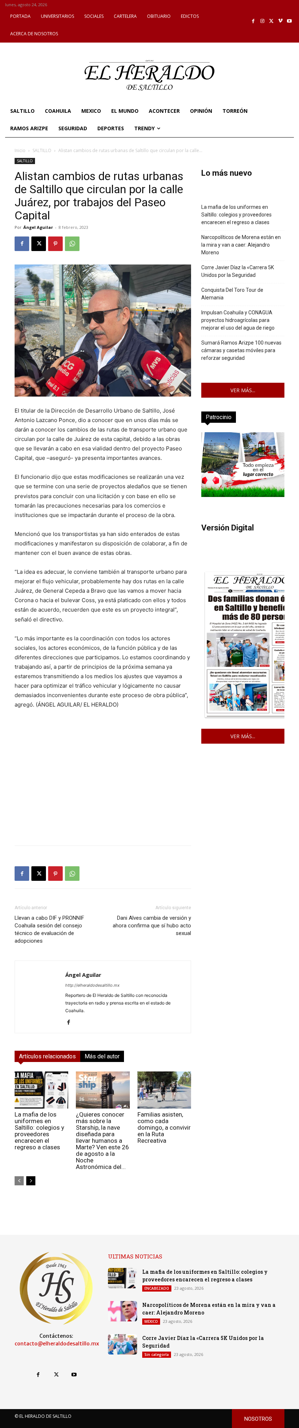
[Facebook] (253, 21)
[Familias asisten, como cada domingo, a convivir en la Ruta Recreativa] (164, 1089)
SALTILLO (41, 150)
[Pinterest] (55, 243)
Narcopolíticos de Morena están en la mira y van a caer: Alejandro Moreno (241, 244)
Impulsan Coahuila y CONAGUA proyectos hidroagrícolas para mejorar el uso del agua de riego (238, 320)
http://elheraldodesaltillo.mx (92, 985)
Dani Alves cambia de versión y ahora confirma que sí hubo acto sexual (152, 925)
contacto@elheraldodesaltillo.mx (57, 1343)
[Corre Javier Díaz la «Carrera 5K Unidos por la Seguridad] (122, 1344)
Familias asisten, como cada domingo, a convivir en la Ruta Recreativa (164, 1127)
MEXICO (151, 1321)
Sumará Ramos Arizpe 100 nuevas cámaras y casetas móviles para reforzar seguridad (241, 350)
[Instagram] (262, 21)
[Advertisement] (103, 789)
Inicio (20, 150)
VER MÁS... (242, 390)
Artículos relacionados (47, 1056)
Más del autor (102, 1056)
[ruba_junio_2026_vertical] (242, 495)
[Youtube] (289, 21)
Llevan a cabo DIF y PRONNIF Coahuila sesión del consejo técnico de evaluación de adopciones (49, 929)
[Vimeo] (280, 21)
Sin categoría (156, 1354)
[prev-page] (19, 1180)
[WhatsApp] (72, 243)
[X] (271, 21)
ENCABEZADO (156, 1288)
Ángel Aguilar (38, 227)
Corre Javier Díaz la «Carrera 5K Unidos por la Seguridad (237, 271)
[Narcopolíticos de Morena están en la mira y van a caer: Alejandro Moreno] (122, 1311)
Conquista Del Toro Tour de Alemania (232, 294)
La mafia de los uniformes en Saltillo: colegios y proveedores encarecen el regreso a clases (39, 1131)
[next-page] (30, 1180)
